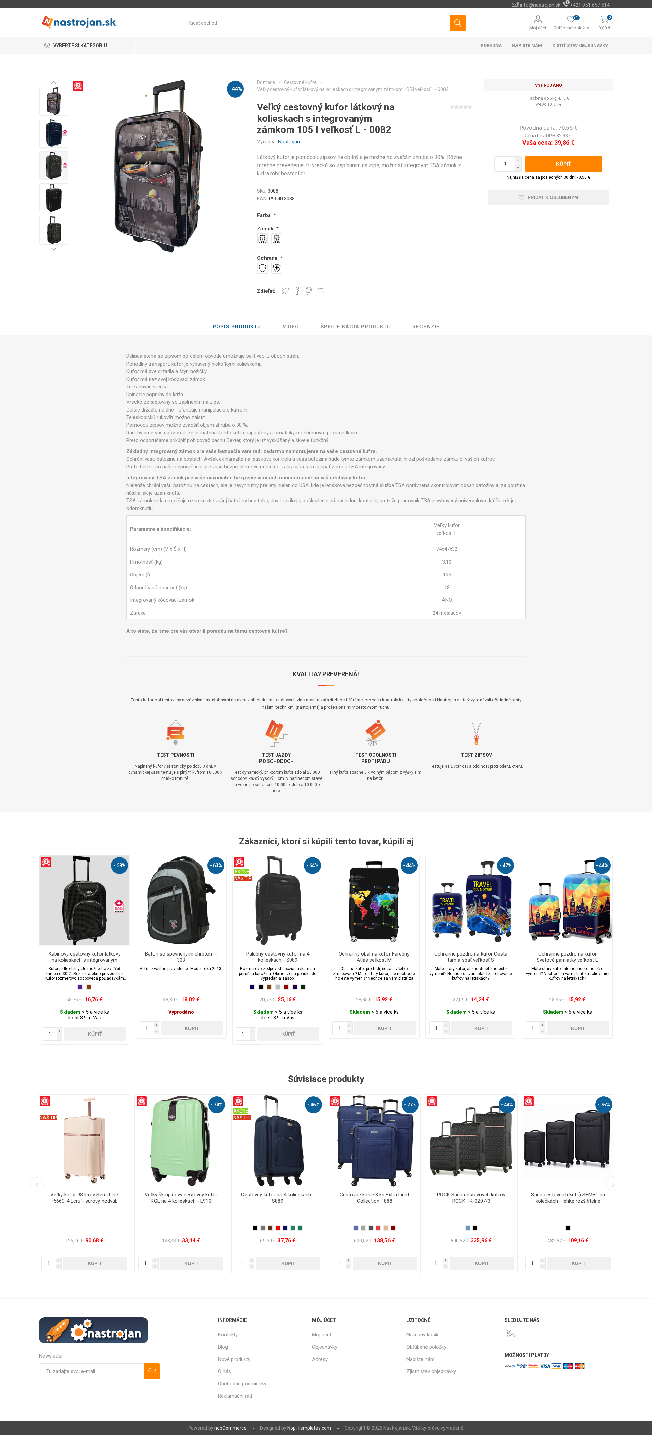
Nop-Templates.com (309, 1428)
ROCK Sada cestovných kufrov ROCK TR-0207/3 (277, 1198)
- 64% (312, 865)
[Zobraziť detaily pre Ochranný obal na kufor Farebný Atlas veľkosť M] (374, 900)
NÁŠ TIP (243, 878)
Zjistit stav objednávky (431, 1371)
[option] (54, 101)
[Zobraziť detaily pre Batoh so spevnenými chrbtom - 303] (181, 900)
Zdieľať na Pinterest (308, 291)
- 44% (235, 89)
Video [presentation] (291, 326)
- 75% (410, 1104)
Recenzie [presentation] (426, 326)
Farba (264, 215)
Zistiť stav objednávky (580, 45)
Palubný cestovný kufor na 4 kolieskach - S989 (277, 957)
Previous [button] (54, 82)
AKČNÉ (241, 871)
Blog (223, 1347)
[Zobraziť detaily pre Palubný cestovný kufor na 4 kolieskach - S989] (278, 900)
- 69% (119, 865)
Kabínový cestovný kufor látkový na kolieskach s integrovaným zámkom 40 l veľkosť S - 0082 (85, 960)
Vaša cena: (537, 142)
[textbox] (314, 23)
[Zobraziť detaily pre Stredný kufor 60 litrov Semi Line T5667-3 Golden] (471, 1141)
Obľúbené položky (426, 1347)
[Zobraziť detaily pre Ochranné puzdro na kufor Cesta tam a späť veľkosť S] (471, 900)
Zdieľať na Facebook (297, 291)
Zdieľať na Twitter (285, 291)
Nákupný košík (422, 1335)
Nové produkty (234, 1359)
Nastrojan (289, 142)
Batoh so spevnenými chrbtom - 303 (181, 957)
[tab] (236, 326)
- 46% (120, 1104)
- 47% (506, 865)
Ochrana (268, 258)
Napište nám (420, 1359)
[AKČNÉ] (241, 859)
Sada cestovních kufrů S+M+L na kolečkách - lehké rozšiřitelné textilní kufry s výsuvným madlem (375, 1201)
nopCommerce (230, 1428)
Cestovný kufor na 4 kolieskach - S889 (84, 1198)
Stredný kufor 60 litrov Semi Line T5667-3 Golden (471, 1198)
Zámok (266, 229)
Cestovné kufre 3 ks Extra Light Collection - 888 (181, 1198)
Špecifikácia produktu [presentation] (356, 326)
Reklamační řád (235, 1396)
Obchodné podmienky (242, 1384)
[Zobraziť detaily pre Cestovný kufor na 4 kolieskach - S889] (84, 1141)
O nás (224, 1371)
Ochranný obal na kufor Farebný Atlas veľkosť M (374, 957)
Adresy (320, 1359)
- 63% (216, 865)
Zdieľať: (266, 291)
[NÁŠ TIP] (435, 1099)
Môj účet (537, 27)
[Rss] (511, 1333)
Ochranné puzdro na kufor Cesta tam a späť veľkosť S (470, 957)
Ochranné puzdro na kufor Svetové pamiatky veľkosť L (567, 957)
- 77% (217, 1104)
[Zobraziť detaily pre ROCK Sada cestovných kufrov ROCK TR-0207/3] (278, 1141)
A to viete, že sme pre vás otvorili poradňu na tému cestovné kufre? (207, 631)
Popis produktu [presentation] (237, 326)
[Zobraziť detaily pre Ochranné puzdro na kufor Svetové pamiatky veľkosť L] (567, 900)
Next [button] (54, 249)
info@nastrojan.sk (540, 5)
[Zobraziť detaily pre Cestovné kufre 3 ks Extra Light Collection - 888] (181, 1141)
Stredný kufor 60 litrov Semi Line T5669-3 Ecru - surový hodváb (568, 1198)
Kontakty (228, 1335)
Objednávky (324, 1347)
